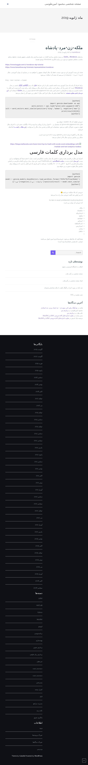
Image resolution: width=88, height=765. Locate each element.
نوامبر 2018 (38, 384)
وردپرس (39, 749)
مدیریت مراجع (37, 703)
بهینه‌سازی (39, 640)
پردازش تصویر (37, 647)
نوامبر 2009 (38, 539)
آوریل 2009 (38, 574)
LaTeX (40, 598)
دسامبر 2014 (38, 419)
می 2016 (39, 405)
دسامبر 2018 (38, 377)
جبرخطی (39, 661)
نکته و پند (39, 710)
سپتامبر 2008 (37, 588)
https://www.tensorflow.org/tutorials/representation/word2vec (29, 67)
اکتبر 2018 (39, 391)
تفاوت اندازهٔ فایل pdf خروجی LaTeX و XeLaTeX (58, 316)
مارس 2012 (38, 447)
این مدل (75, 161)
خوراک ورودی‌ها (37, 735)
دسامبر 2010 (38, 497)
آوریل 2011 (38, 490)
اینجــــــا (16, 127)
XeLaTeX (39, 619)
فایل (35, 85)
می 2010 (39, 518)
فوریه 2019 (38, 363)
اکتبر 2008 (38, 581)
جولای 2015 (38, 412)
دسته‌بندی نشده (37, 668)
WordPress (38, 756)
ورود (40, 728)
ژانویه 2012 (38, 455)
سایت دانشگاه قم (58, 161)
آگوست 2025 (38, 349)
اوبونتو (40, 626)
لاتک (41, 696)
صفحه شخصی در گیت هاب (74, 274)
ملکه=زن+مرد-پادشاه (64, 47)
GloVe (66, 57)
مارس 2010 (38, 532)
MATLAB (39, 605)
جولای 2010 (38, 511)
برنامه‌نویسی (38, 633)
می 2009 (39, 567)
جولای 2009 (38, 553)
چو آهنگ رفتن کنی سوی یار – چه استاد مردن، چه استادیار (59, 308)
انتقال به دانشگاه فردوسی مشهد (72, 267)
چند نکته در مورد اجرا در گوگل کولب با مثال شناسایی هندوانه (63, 288)
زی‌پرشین (39, 682)
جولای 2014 (38, 426)
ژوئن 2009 (38, 560)
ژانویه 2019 (38, 370)
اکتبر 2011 (39, 476)
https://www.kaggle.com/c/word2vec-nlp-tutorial (24, 65)
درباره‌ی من (64, 310)
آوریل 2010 (38, 525)
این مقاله (23, 127)
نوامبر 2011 (38, 469)
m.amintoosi (76, 52)
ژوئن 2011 (39, 483)
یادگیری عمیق (38, 717)
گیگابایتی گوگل (23, 85)
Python (32, 39)
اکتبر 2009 (38, 546)
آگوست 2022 (38, 356)
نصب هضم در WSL (76, 295)
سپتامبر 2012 (38, 440)
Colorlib (22, 756)
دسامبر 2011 (38, 462)
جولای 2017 (38, 398)
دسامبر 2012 (38, 433)
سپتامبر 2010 (38, 504)
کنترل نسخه (38, 689)
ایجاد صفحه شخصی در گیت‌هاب (73, 281)
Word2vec (73, 57)
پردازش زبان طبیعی (36, 654)
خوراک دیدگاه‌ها (37, 742)
